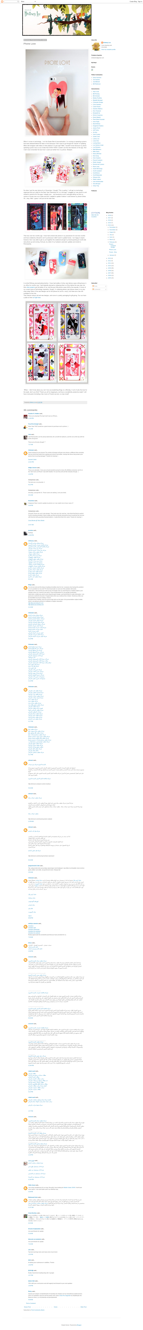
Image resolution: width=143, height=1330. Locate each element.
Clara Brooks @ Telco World (36, 520)
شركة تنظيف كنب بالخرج (35, 576)
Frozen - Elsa (113, 252)
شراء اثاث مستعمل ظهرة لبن (36, 1166)
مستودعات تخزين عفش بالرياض (36, 678)
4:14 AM (30, 607)
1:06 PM (30, 474)
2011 (109, 263)
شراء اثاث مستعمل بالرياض (35, 655)
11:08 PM (31, 418)
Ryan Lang (96, 166)
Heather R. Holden (33, 413)
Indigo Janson (32, 467)
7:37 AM (30, 444)
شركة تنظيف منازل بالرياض (35, 745)
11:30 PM (31, 1179)
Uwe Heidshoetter (98, 181)
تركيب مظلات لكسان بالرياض (36, 1079)
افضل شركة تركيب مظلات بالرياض (37, 1086)
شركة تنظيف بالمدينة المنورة (35, 1042)
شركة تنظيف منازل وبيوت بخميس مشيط (39, 736)
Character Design (98, 102)
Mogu (30, 585)
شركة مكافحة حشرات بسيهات (36, 564)
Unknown (31, 450)
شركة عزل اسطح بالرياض (35, 650)
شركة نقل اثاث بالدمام (34, 831)
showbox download (33, 929)
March (111, 239)
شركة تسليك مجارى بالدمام (35, 615)
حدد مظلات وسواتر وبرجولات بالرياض (38, 1080)
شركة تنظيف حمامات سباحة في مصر (38, 1203)
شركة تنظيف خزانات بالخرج (35, 569)
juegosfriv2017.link (34, 865)
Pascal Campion (97, 160)
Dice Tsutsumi (97, 111)
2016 (109, 220)
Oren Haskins (97, 158)
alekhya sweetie (33, 923)
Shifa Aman (31, 1185)
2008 (109, 270)
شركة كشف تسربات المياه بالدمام (37, 627)
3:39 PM (30, 505)
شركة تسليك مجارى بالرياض (35, 620)
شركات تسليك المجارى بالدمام (36, 618)
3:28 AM (30, 1191)
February (112, 242)
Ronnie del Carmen (98, 164)
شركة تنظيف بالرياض (34, 706)
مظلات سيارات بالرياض (34, 1089)
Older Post (83, 1307)
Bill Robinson (97, 84)
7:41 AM (30, 429)
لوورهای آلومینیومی (33, 901)
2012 (109, 260)
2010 (109, 265)
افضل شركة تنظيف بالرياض (35, 708)
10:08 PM (31, 535)
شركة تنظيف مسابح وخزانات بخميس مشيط (39, 740)
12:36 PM (31, 1065)
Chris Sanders (97, 104)
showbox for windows (34, 931)
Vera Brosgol (96, 183)
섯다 (29, 1249)
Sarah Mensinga (97, 168)
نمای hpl (30, 908)
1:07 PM (30, 1111)
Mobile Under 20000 (69, 1187)
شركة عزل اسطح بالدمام (34, 647)
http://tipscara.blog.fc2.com (35, 603)
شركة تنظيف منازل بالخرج (35, 571)
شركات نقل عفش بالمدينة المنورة (37, 1056)
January (112, 255)
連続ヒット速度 (44, 1217)
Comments (97, 289)
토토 (29, 1260)
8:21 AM (30, 579)
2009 (109, 268)
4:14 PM (30, 681)
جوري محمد (31, 1160)
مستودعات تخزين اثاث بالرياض (36, 676)
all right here (37, 297)
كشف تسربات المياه (33, 631)
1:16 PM (30, 1155)
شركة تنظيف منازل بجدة (34, 703)
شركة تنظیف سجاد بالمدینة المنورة (37, 1121)
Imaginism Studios (98, 126)
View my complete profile (108, 49)
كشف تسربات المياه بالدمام (35, 629)
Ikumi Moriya (96, 123)
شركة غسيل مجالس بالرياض (35, 692)
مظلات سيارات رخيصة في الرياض (37, 1075)
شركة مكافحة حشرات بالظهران (36, 566)
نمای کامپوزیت (38, 884)
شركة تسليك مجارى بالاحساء (35, 543)
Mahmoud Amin (33, 1197)
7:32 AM (30, 1244)
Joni (29, 434)
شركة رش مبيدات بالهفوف (35, 562)
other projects (31, 287)
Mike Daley (96, 151)
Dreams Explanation (34, 1229)
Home (55, 1307)
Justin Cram (96, 136)
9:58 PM (30, 918)
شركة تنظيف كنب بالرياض (35, 690)
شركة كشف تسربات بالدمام (35, 625)
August (112, 232)
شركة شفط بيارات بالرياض (35, 1105)
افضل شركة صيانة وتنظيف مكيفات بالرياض (39, 1100)
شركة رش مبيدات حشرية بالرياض (37, 550)
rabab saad (31, 1071)
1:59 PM (30, 1285)
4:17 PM (30, 721)
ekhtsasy (31, 541)
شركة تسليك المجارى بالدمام (35, 617)
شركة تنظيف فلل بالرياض (35, 749)
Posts (95, 286)
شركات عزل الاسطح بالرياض (36, 652)
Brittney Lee (107, 42)
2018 (109, 215)
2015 (109, 222)
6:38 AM (30, 1299)
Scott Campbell (97, 171)
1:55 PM (30, 1254)
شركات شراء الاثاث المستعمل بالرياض (38, 659)
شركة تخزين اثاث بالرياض (35, 669)
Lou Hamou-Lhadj (98, 145)
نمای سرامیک (31, 898)
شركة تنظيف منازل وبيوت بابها (36, 731)
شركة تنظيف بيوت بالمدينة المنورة (37, 975)
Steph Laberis (97, 179)
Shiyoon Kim (96, 177)
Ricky (30, 1291)
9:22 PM (30, 484)
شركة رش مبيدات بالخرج (35, 555)
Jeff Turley (96, 130)
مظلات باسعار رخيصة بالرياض (36, 1082)
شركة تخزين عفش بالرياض (35, 673)
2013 (109, 258)
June (111, 237)
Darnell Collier (32, 459)
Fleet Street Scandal (98, 119)
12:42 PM (31, 462)
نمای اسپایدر (38, 880)
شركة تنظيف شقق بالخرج (35, 573)
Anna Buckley (32, 1213)
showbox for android (34, 933)
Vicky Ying (96, 186)
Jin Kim (95, 132)
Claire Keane (96, 106)
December (113, 227)
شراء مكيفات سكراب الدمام (35, 1163)
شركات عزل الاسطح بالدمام (35, 648)
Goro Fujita (96, 121)
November (113, 230)
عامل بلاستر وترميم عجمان (35, 948)
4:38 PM (30, 951)
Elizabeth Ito (96, 113)
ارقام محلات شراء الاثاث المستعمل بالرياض (39, 662)
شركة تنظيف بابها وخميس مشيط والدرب (39, 741)
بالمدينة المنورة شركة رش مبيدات (37, 764)
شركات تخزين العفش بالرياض (36, 675)
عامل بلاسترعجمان (33, 947)
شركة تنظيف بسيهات (33, 554)
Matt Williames (97, 149)
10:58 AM (31, 821)
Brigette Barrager (98, 100)
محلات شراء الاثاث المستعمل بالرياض (38, 661)
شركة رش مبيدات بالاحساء (35, 561)
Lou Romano (96, 147)
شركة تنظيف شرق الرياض (35, 717)
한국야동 (30, 1270)
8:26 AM (30, 1018)
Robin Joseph (97, 162)
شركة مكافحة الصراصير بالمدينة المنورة (38, 546)
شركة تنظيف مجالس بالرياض (36, 752)
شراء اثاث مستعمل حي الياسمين (36, 1173)
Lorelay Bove (96, 143)
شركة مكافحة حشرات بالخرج (36, 568)
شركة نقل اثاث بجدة (33, 666)
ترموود (37, 885)
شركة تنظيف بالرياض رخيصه (35, 710)
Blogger (79, 1325)
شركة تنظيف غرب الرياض (35, 719)
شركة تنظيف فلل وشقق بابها (35, 733)
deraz (30, 943)
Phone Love (112, 249)
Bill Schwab (96, 96)
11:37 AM (30, 1207)
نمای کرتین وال (77, 880)
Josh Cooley (96, 134)
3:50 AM (30, 872)
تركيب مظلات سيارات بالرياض (36, 1087)
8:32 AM (30, 860)
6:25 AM (30, 1223)
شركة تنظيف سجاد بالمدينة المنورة (37, 961)
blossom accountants (34, 1239)
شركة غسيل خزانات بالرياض (35, 697)
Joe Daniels (96, 79)
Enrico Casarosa (97, 115)
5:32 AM (30, 788)
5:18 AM (30, 1233)
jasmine (30, 530)
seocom (30, 957)
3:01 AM (30, 495)
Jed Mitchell (96, 82)
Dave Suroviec (97, 77)
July (111, 234)
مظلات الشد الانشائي (33, 1077)
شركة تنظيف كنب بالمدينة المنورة (37, 1133)
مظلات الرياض (32, 1073)
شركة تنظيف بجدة (33, 699)
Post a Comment (31, 1303)
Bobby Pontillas (97, 98)
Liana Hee (96, 141)
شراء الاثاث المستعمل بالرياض (36, 654)
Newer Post (27, 1307)
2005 (109, 278)
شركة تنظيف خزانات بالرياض (36, 696)
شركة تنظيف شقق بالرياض (35, 743)
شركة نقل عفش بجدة (33, 664)
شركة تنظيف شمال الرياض (35, 713)
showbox (30, 926)
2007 (109, 273)
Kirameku (31, 500)
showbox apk (32, 927)
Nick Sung (96, 156)
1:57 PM (30, 1275)
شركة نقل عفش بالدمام (34, 850)
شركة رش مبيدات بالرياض (35, 548)
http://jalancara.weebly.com (36, 604)
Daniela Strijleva (97, 108)
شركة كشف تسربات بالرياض (36, 634)
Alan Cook (96, 91)
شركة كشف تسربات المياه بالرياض (37, 636)
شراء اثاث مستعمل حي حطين (36, 1170)
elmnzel (30, 760)
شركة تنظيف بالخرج (33, 575)
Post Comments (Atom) (37, 1310)
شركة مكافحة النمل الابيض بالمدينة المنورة (39, 778)
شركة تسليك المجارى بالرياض (36, 622)
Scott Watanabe (97, 175)
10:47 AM (31, 524)
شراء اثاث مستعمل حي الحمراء (36, 1177)
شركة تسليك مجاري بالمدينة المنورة (37, 1144)
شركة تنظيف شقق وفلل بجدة (36, 705)
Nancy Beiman (97, 153)
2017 (109, 218)
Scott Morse (96, 173)
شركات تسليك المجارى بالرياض (36, 624)
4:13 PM (30, 638)
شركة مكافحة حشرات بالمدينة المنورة (38, 545)
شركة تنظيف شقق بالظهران (35, 559)
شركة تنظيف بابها (32, 729)
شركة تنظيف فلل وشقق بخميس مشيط (38, 738)
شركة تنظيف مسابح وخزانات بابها (37, 734)
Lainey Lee (96, 139)
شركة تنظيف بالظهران (34, 557)
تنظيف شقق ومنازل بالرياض (35, 747)
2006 (109, 275)
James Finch (96, 128)
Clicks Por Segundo (64, 1295)
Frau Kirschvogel (33, 424)
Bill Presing (96, 94)
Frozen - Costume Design (112, 245)
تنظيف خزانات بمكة (33, 813)
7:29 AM (30, 937)
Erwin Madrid (96, 117)
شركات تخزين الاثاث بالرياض (35, 671)
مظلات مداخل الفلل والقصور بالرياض (38, 1084)
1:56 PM (30, 1265)
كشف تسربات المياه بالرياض (35, 633)
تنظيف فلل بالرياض (33, 750)
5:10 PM (30, 1092)
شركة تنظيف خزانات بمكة (35, 798)
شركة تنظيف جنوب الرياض (35, 715)
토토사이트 (31, 1281)
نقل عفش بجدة (32, 668)
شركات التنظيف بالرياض (34, 712)
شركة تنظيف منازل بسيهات (35, 552)
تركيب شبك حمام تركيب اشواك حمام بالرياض (40, 1101)
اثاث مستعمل (31, 657)
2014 (109, 225)
